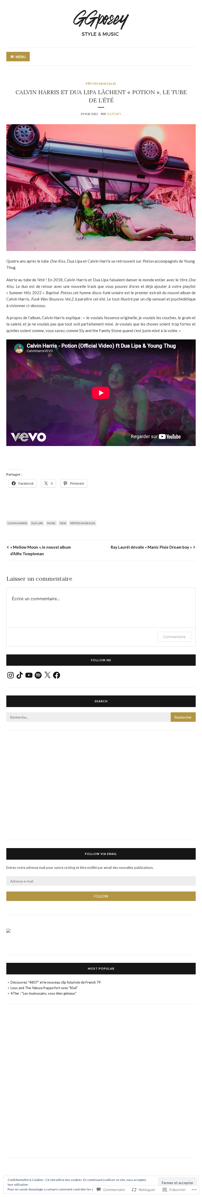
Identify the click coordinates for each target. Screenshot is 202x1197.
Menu (21, 57)
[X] (47, 675)
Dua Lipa (37, 523)
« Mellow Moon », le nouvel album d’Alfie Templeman (40, 550)
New (63, 523)
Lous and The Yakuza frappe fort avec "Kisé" (44, 988)
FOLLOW (101, 896)
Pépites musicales (101, 83)
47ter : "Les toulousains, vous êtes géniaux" (44, 993)
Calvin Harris (17, 523)
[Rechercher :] (101, 717)
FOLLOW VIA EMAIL (101, 853)
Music (51, 523)
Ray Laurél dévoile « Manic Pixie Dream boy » (151, 547)
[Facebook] (56, 675)
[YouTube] (29, 675)
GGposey (114, 114)
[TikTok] (20, 675)
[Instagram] (10, 675)
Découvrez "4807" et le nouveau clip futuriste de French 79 (56, 982)
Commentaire (174, 636)
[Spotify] (38, 675)
